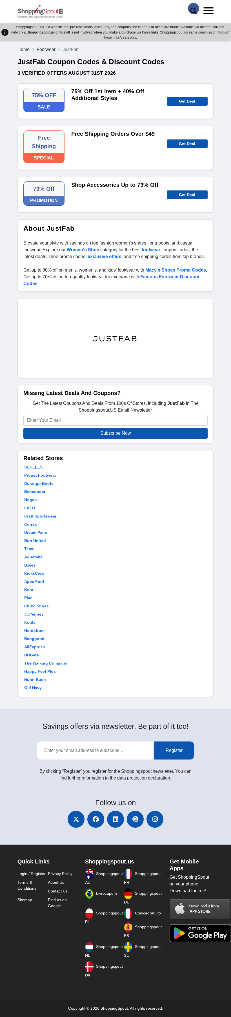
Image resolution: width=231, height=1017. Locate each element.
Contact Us (58, 891)
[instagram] (154, 819)
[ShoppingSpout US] (40, 11)
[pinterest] (135, 819)
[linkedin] (115, 819)
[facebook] (95, 819)
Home (23, 49)
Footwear (46, 49)
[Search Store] (193, 8)
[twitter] (76, 819)
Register (174, 750)
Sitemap (24, 900)
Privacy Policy (60, 873)
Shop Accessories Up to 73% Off (115, 185)
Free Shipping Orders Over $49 (113, 134)
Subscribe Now (115, 433)
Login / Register (31, 873)
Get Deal (187, 101)
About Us (56, 882)
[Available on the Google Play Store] (200, 932)
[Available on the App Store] (200, 908)
